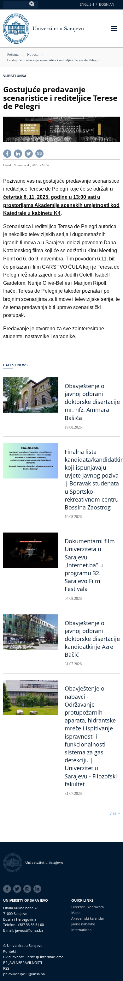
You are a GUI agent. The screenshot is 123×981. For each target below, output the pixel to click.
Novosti (32, 54)
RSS (6, 968)
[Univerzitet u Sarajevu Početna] (16, 28)
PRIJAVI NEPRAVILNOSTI (22, 962)
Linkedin (38, 889)
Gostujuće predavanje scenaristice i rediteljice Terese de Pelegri (53, 60)
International (81, 929)
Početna (13, 54)
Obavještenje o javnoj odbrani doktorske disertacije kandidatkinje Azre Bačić (92, 639)
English (87, 4)
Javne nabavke (83, 924)
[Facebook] (7, 152)
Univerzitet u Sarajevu (58, 28)
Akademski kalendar (87, 918)
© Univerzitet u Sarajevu (23, 945)
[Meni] (113, 28)
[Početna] (14, 862)
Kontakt (9, 951)
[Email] (39, 152)
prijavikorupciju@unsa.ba (24, 974)
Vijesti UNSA (14, 76)
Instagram (28, 889)
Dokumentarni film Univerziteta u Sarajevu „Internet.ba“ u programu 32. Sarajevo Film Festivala (90, 565)
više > (115, 813)
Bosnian (106, 4)
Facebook (8, 889)
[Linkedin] (18, 152)
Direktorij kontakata (87, 907)
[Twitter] (29, 152)
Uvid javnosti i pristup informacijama (33, 957)
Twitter (18, 889)
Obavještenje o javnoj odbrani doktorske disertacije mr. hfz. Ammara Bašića (92, 402)
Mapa (75, 912)
